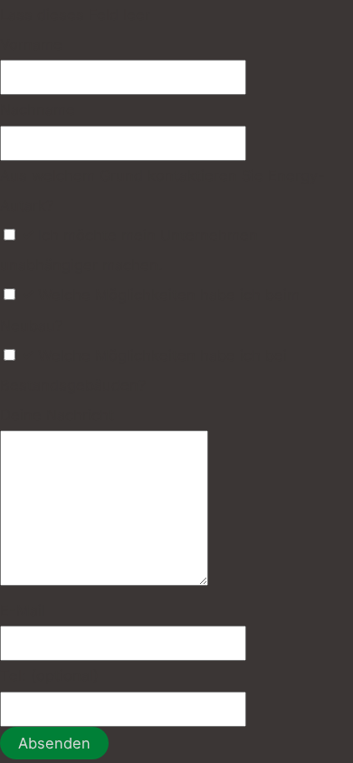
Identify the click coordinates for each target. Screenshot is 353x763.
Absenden (54, 743)
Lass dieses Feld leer (75, 14)
